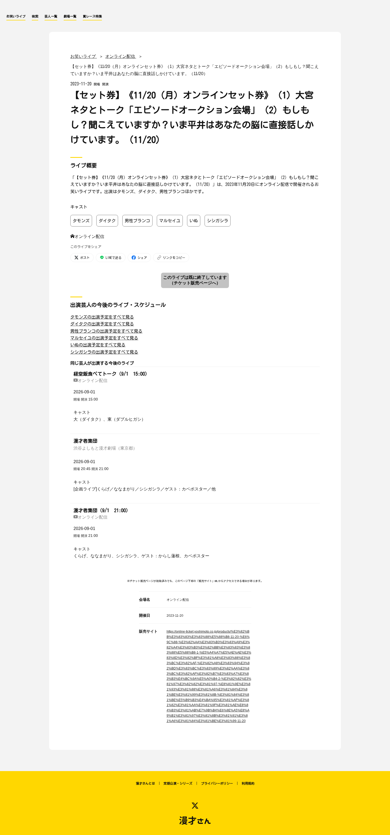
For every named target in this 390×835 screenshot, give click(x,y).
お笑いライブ (15, 16)
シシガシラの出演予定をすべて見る (104, 352)
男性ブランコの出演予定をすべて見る (106, 331)
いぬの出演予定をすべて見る (97, 345)
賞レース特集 (92, 16)
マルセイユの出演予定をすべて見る (104, 338)
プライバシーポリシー (217, 783)
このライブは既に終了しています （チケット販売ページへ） (195, 280)
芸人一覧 (51, 16)
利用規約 (248, 783)
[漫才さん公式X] (195, 805)
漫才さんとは (145, 783)
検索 (35, 16)
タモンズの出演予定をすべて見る (102, 317)
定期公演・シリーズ (178, 783)
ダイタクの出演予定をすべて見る (102, 324)
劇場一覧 (70, 16)
